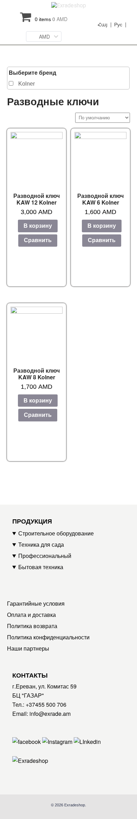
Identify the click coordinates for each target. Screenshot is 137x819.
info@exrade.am (50, 714)
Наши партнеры (28, 648)
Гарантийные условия (36, 603)
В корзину (38, 226)
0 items (51, 19)
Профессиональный (44, 556)
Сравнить (38, 240)
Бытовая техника (40, 567)
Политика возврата (32, 626)
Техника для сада (41, 544)
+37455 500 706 (46, 704)
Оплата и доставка (31, 615)
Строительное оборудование (56, 533)
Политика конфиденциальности (48, 637)
